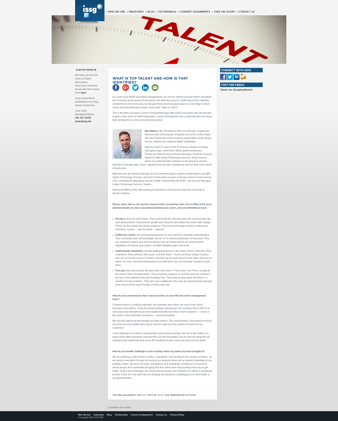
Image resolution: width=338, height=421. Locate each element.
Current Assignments (195, 11)
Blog (150, 11)
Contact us (247, 11)
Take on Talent (224, 11)
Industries (136, 11)
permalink (190, 395)
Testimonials (167, 11)
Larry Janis (163, 395)
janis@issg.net (83, 121)
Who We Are (116, 11)
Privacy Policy (177, 415)
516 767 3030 (83, 117)
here (83, 92)
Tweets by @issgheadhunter (236, 89)
